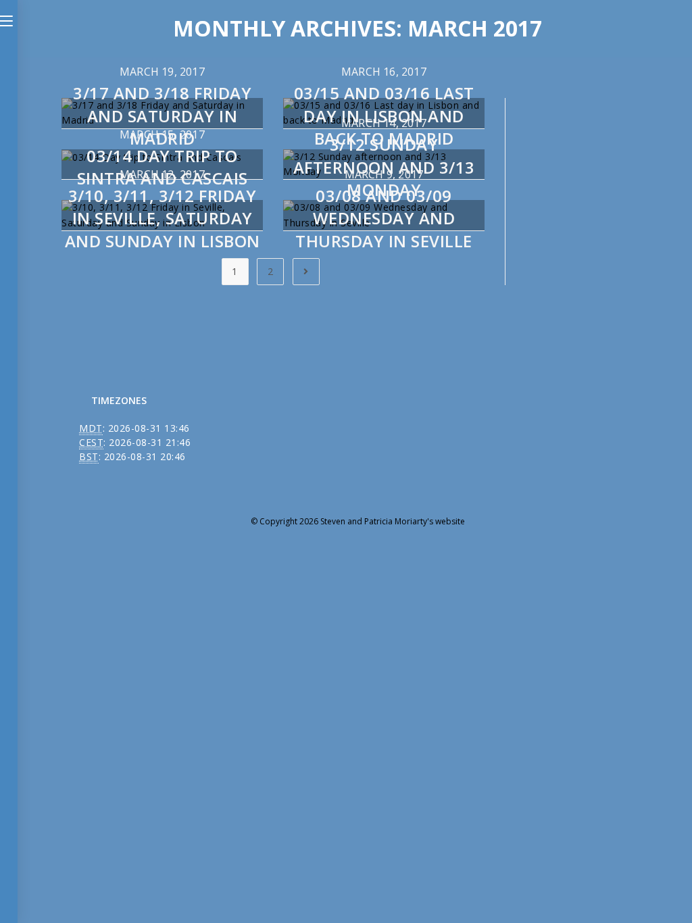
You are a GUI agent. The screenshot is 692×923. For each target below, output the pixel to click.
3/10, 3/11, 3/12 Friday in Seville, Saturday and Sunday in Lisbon (162, 218)
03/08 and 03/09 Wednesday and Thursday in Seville (383, 218)
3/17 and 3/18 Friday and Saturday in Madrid (162, 115)
